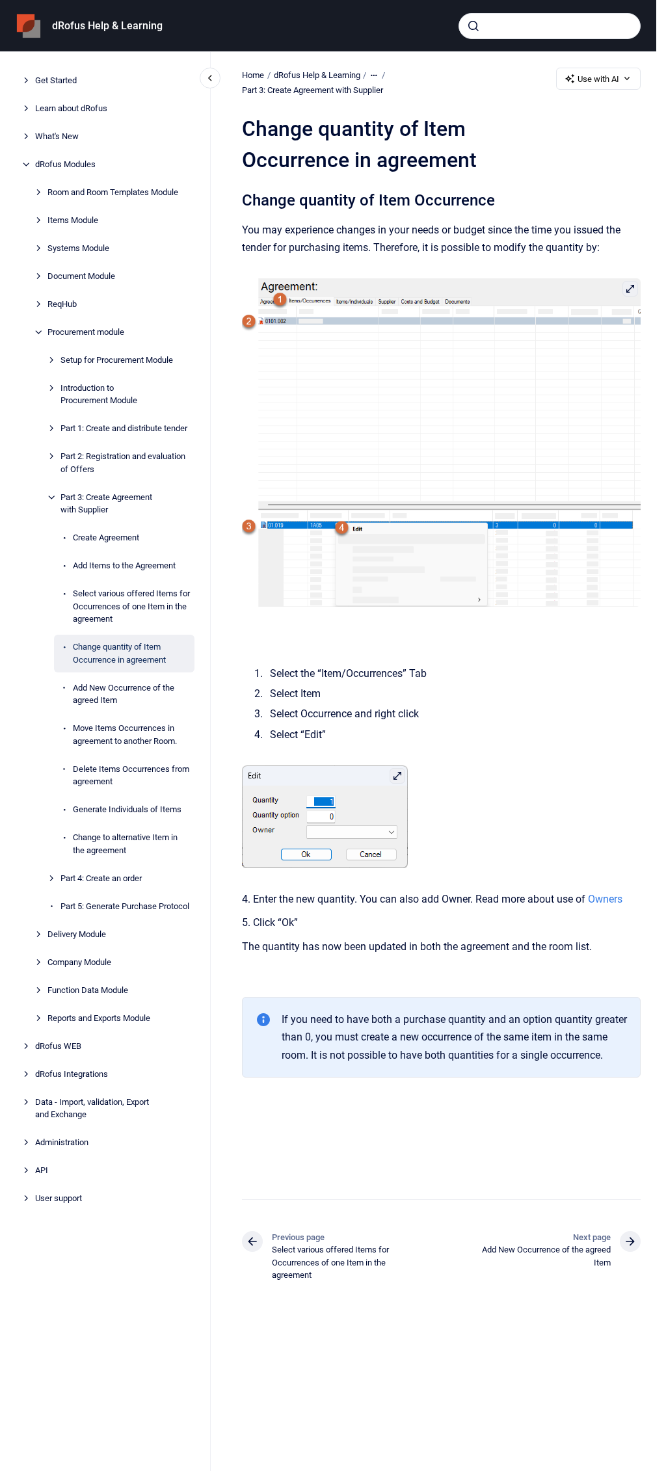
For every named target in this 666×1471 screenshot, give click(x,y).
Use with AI (598, 79)
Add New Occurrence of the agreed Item (123, 694)
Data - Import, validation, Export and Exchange (92, 1108)
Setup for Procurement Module (116, 360)
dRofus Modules (65, 164)
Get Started (56, 80)
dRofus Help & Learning (107, 26)
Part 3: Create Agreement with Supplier (106, 503)
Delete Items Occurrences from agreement (131, 775)
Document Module (81, 276)
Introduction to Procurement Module (98, 394)
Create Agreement (106, 537)
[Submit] (473, 26)
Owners (605, 899)
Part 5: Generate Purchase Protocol (124, 906)
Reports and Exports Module (98, 1018)
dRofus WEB (58, 1046)
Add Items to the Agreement (124, 565)
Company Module (79, 962)
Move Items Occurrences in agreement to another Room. (125, 734)
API (41, 1170)
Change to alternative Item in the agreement (125, 843)
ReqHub (62, 304)
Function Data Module (87, 990)
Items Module (72, 220)
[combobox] (549, 26)
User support (58, 1198)
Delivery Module (76, 934)
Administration (61, 1142)
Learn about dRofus (71, 108)
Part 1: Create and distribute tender (123, 428)
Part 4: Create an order (101, 878)
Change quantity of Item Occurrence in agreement (119, 653)
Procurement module (85, 332)
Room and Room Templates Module (112, 192)
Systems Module (78, 248)
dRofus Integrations (71, 1074)
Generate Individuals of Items (127, 809)
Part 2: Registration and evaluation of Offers (122, 462)
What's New (57, 136)
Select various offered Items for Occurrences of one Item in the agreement (131, 606)
